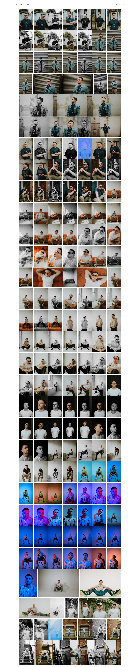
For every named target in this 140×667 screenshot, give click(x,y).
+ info (27, 4)
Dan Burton (119, 4)
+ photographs (19, 4)
